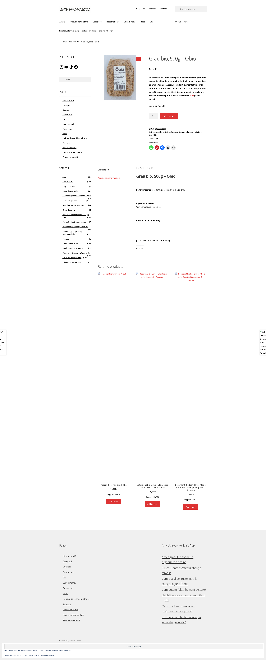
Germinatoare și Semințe (73, 205)
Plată (142, 21)
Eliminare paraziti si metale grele (76, 195)
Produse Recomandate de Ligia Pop (186, 132)
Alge (64, 177)
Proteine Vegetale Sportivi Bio (75, 226)
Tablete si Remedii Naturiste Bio (76, 253)
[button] (138, 59)
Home (64, 42)
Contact (163, 8)
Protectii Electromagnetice (74, 222)
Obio (155, 135)
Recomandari (112, 21)
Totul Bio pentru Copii (71, 257)
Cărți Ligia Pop (68, 186)
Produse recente (69, 147)
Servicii (65, 239)
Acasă (62, 21)
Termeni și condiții (70, 157)
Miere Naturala (68, 210)
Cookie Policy (50, 655)
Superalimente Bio (70, 243)
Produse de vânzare (79, 21)
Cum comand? (68, 124)
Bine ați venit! (68, 100)
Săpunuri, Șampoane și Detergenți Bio (72, 232)
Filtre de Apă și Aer (70, 200)
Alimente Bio (74, 42)
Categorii (97, 21)
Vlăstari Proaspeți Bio (71, 262)
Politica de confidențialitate (74, 138)
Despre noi (140, 8)
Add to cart (169, 116)
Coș (151, 21)
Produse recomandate (72, 152)
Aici (192, 95)
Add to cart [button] (114, 501)
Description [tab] (103, 169)
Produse (152, 8)
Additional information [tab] (109, 177)
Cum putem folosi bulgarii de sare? (184, 589)
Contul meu (129, 21)
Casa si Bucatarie (70, 191)
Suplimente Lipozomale (72, 248)
